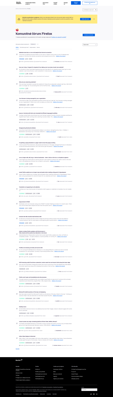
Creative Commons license (39, 391)
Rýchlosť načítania (29, 61)
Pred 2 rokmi (69, 151)
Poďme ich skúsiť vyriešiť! (58, 37)
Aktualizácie (28, 242)
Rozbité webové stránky (30, 76)
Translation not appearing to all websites (29, 187)
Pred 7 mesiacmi (68, 122)
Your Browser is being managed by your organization (32, 98)
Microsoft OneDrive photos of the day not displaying (32, 292)
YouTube (93, 394)
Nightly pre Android (58, 378)
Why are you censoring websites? (27, 82)
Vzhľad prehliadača (29, 271)
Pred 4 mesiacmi (68, 76)
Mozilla (19, 360)
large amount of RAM (24, 201)
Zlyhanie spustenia (29, 286)
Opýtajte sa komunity (88, 35)
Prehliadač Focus (39, 378)
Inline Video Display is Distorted (27, 336)
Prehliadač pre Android (41, 374)
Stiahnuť (37, 369)
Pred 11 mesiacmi (68, 315)
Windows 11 (33, 44)
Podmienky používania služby (30, 394)
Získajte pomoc (75, 378)
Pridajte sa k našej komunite (23, 377)
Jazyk (82, 387)
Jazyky (27, 196)
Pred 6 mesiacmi (68, 107)
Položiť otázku (55, 3)
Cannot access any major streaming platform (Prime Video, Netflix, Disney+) (38, 321)
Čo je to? (73, 371)
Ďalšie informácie (85, 19)
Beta (54, 371)
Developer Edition (58, 369)
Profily (27, 256)
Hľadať (96, 10)
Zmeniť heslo (74, 374)
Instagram (96, 394)
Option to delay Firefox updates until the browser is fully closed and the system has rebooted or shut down (33, 232)
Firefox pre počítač (40, 371)
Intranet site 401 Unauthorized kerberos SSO (30, 216)
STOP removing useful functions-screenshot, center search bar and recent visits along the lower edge (44, 262)
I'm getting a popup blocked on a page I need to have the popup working (37, 142)
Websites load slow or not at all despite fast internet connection (35, 52)
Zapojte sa (66, 3)
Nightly (55, 376)
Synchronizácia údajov (77, 376)
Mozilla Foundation (58, 387)
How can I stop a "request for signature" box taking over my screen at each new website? (41, 67)
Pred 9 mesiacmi (68, 301)
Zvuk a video (28, 330)
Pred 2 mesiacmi (68, 181)
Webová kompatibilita (30, 122)
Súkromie (42, 394)
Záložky (27, 137)
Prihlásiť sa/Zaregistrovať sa (89, 3)
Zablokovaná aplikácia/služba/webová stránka (35, 91)
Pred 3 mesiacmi (68, 166)
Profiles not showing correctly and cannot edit (31, 247)
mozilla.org (18, 394)
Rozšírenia (27, 107)
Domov (17, 8)
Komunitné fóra (45, 3)
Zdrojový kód (19, 373)
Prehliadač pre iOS (40, 376)
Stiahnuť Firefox (76, 3)
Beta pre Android (57, 374)
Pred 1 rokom (69, 137)
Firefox (22, 61)
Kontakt (55, 394)
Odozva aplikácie (29, 210)
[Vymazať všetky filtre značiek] (38, 44)
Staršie (17, 348)
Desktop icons (22, 306)
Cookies (49, 394)
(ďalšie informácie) (60, 56)
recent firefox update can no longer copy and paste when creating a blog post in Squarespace (42, 172)
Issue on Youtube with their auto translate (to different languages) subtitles (38, 113)
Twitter (17, 375)
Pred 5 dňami (69, 92)
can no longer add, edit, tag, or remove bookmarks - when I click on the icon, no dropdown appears (43, 157)
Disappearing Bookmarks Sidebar (27, 128)
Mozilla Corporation (48, 387)
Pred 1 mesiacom (68, 61)
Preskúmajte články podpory (30, 3)
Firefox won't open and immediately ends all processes (32, 277)
